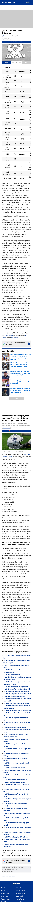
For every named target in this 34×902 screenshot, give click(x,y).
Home (3, 404)
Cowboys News (10, 404)
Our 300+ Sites (20, 890)
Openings (18, 887)
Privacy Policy (19, 896)
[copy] (11, 39)
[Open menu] (2, 2)
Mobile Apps (5, 893)
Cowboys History (10, 876)
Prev (6, 62)
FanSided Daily (20, 893)
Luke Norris (6, 428)
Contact (3, 890)
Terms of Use (5, 899)
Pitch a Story (5, 896)
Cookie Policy (19, 899)
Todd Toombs (7, 36)
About (3, 887)
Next (26, 62)
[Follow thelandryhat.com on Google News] (29, 344)
